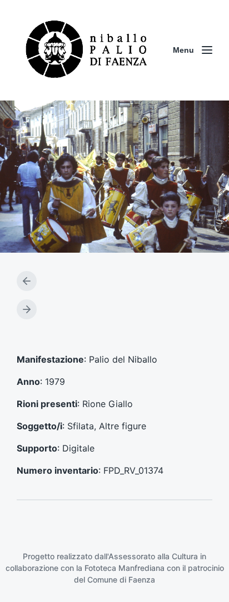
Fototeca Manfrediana (124, 568)
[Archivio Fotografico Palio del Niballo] (87, 50)
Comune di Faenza (121, 579)
